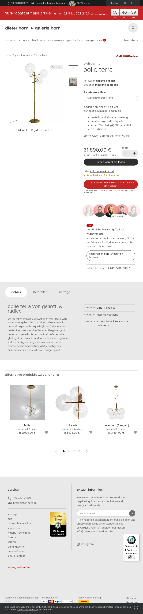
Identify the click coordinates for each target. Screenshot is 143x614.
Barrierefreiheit (16, 551)
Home (8, 55)
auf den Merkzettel (102, 171)
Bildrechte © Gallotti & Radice (35, 130)
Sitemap (12, 514)
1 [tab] (63, 451)
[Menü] (137, 536)
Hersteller (130, 40)
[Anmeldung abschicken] (132, 513)
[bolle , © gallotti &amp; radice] (27, 419)
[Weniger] (125, 153)
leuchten (37, 40)
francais (133, 602)
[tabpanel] (27, 414)
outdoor (22, 40)
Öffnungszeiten (16, 546)
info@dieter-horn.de (25, 502)
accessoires (55, 40)
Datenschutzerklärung (20, 523)
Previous (56, 451)
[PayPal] (58, 601)
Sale (99, 40)
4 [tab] (79, 451)
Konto (114, 3)
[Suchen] (133, 28)
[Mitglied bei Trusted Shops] (58, 525)
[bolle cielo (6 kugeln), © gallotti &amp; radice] (116, 419)
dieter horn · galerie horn (32, 28)
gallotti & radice (23, 55)
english (133, 598)
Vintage (89, 40)
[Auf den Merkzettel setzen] (46, 433)
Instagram (87, 544)
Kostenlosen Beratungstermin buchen (106, 256)
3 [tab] (74, 451)
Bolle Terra (41, 55)
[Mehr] (134, 153)
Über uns (13, 537)
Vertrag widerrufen (19, 567)
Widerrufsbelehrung (19, 532)
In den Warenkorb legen (111, 162)
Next (87, 451)
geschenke (73, 40)
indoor (9, 40)
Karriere (12, 542)
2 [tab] (69, 451)
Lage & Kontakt (16, 556)
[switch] (131, 557)
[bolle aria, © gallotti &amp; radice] (71, 419)
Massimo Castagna (106, 85)
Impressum (14, 528)
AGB (10, 519)
